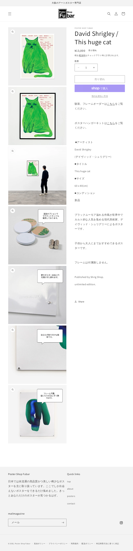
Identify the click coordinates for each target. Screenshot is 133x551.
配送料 (82, 55)
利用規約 (75, 543)
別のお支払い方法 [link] (100, 96)
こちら (111, 104)
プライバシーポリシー (58, 543)
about (70, 488)
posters (71, 496)
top (69, 481)
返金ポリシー (39, 543)
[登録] (62, 522)
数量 (77, 61)
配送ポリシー (87, 543)
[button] (9, 13)
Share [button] (81, 301)
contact (71, 503)
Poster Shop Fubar (22, 543)
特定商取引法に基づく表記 (107, 543)
